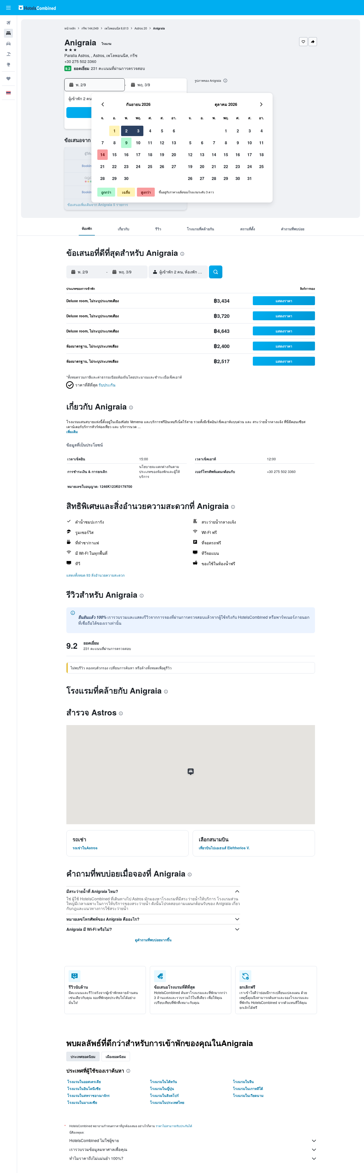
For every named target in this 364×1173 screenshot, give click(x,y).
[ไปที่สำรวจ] (8, 64)
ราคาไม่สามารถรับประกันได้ (174, 1126)
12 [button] (162, 143)
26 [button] (162, 166)
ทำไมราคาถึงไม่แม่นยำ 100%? (96, 1158)
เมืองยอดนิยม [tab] (116, 1056)
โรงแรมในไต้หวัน (163, 1081)
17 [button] (138, 154)
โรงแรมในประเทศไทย (167, 1102)
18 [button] (150, 154)
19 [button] (162, 154)
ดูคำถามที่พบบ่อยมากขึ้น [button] (153, 939)
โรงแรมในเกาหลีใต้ (248, 1088)
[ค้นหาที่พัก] (8, 33)
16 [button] (126, 154)
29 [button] (114, 178)
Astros (138, 28)
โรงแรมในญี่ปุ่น (162, 1088)
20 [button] (174, 154)
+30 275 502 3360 (80, 61)
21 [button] (102, 166)
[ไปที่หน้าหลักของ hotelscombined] (37, 7)
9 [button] (126, 143)
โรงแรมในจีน (243, 1081)
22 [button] (114, 166)
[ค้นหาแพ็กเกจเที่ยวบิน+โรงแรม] (8, 54)
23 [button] (126, 166)
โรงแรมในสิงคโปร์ (164, 1095)
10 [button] (138, 143)
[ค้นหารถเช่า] (8, 44)
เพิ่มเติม (72, 431)
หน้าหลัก (70, 28)
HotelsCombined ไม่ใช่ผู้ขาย (94, 1140)
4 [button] (150, 131)
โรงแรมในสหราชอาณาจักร (88, 1095)
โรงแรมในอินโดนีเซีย (84, 1088)
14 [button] (102, 154)
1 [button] (114, 131)
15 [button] (114, 154)
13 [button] (174, 143)
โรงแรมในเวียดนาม (248, 1095)
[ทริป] (8, 79)
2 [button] (126, 131)
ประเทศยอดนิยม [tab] (83, 1056)
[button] (8, 7)
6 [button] (174, 131)
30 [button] (126, 178)
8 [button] (114, 143)
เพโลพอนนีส (112, 28)
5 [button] (162, 131)
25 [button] (150, 166)
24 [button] (138, 166)
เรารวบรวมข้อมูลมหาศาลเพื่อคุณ (98, 1149)
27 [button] (174, 166)
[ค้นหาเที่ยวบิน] (8, 23)
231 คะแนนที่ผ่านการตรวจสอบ (118, 68)
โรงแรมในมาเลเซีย (82, 1102)
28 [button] (102, 178)
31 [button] (249, 178)
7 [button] (103, 143)
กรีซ (84, 28)
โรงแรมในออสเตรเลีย (84, 1081)
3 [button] (138, 131)
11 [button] (150, 143)
